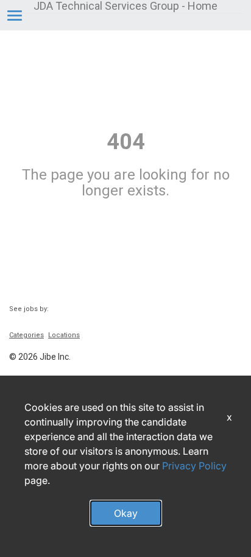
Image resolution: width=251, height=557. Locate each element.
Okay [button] (126, 513)
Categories (26, 335)
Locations (64, 335)
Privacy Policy (194, 466)
